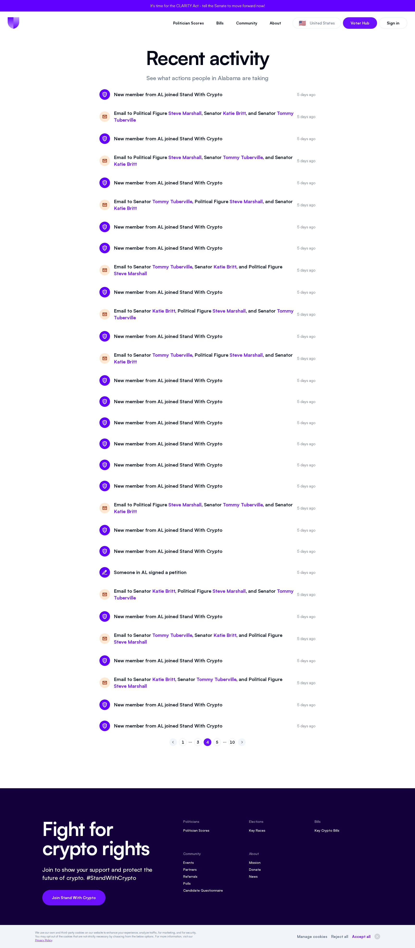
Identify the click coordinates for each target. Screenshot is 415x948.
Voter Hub (360, 23)
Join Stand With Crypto (74, 897)
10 (233, 743)
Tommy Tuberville (243, 157)
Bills (220, 23)
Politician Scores (188, 23)
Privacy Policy (43, 940)
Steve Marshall (184, 113)
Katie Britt (234, 113)
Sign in (393, 23)
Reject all (339, 936)
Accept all (361, 936)
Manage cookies (312, 936)
